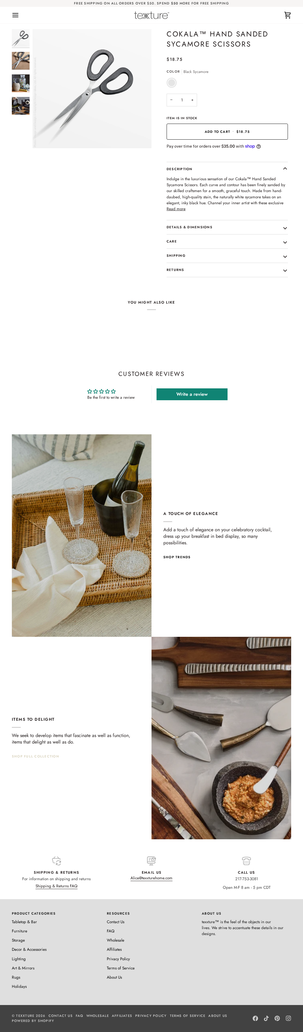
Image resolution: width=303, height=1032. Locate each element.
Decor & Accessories (29, 949)
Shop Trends (177, 557)
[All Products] (221, 738)
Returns (175, 269)
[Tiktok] (266, 1018)
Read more (176, 209)
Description (180, 169)
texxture (25, 1015)
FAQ (111, 931)
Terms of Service (121, 968)
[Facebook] (255, 1018)
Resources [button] (118, 913)
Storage (18, 940)
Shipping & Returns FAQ (57, 886)
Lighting (19, 959)
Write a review (192, 394)
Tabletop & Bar (24, 922)
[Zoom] (43, 137)
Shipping (176, 255)
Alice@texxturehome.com (151, 878)
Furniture (19, 931)
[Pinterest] (277, 1018)
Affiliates (114, 949)
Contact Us (115, 922)
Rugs (16, 977)
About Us (114, 977)
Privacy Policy (118, 959)
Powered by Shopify (33, 1020)
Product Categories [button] (34, 913)
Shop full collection (35, 756)
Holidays (19, 986)
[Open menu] (21, 15)
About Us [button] (211, 913)
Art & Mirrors (23, 968)
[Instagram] (288, 1018)
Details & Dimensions (189, 227)
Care (172, 241)
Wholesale (115, 940)
